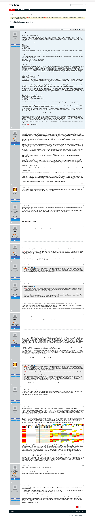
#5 (83, 226)
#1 (83, 32)
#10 (83, 333)
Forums (11, 9)
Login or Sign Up (82, 0)
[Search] (84, 5)
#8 (83, 283)
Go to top (83, 511)
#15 (83, 485)
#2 (83, 131)
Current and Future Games (20, 14)
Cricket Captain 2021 (29, 14)
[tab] (12, 27)
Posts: (14, 42)
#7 (83, 264)
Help (73, 511)
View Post (34, 267)
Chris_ (28, 124)
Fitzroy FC (28, 268)
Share (16, 44)
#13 (83, 406)
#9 (83, 314)
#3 (83, 187)
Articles (23, 9)
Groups (29, 9)
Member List (21, 12)
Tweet (16, 46)
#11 (83, 362)
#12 (83, 387)
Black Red (13, 511)
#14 (83, 465)
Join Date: (13, 140)
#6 (83, 245)
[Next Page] (79, 29)
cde (27, 221)
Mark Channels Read (14, 12)
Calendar (27, 12)
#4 (83, 205)
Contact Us (77, 511)
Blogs (17, 9)
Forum (13, 14)
